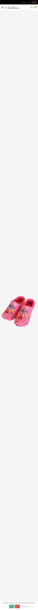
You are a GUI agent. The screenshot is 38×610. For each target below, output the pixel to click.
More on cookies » (25, 606)
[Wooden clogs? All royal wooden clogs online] (11, 7)
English (23, 2)
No (17, 606)
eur (28, 2)
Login (34, 2)
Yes (11, 606)
